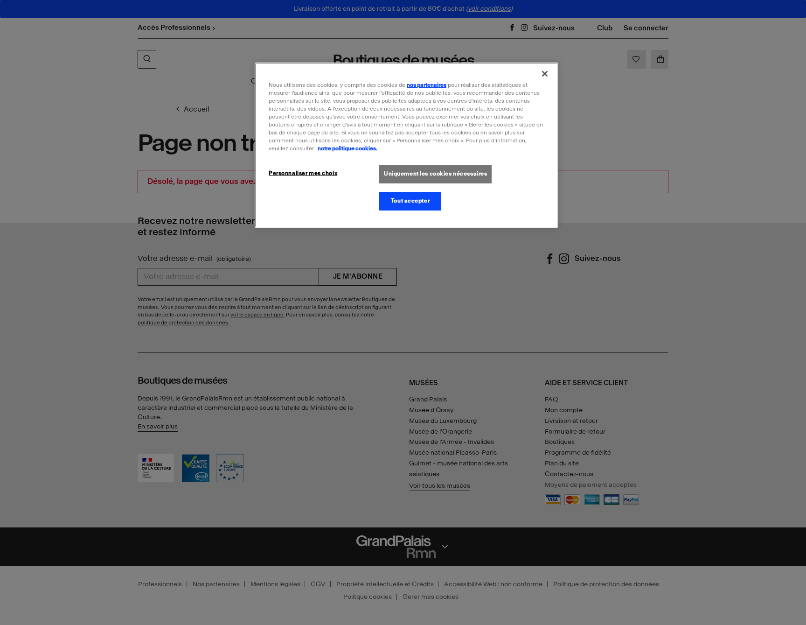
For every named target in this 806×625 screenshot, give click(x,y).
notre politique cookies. (347, 148)
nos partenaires (426, 85)
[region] (406, 145)
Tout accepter (410, 201)
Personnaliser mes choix (303, 173)
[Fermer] (545, 73)
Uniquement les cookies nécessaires (435, 173)
